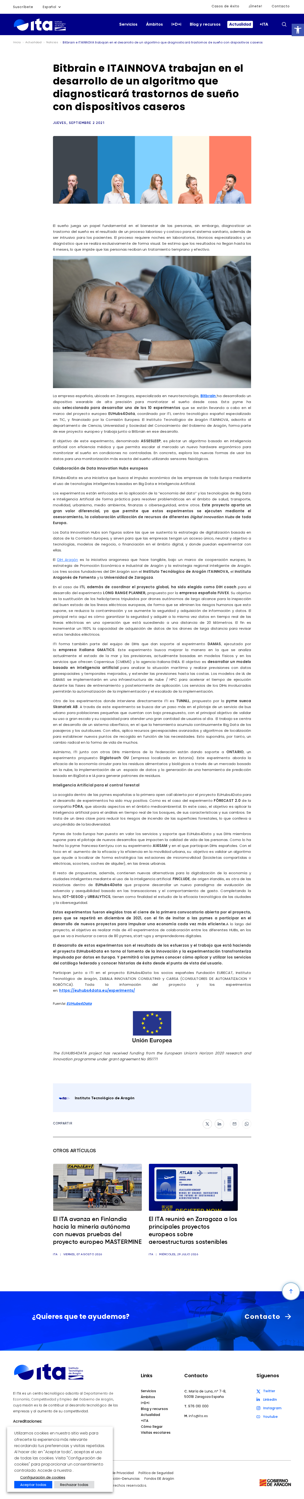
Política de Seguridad (155, 1473)
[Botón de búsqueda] (284, 24)
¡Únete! (255, 6)
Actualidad (240, 24)
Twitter (269, 1391)
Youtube (270, 1416)
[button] (298, 30)
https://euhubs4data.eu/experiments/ (97, 990)
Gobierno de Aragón (96, 1399)
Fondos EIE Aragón (159, 1478)
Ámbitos (154, 24)
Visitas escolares (156, 1432)
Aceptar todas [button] (33, 1484)
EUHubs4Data (79, 1003)
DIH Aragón (67, 559)
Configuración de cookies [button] (42, 1477)
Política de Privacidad (116, 1473)
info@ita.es (198, 1416)
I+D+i (176, 24)
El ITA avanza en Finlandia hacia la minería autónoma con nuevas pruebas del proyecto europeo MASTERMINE (97, 1231)
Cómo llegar (152, 1426)
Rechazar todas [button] (74, 1484)
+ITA (264, 24)
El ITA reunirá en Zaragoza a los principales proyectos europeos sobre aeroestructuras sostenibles (193, 1231)
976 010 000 (198, 1406)
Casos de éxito (225, 6)
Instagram (272, 1408)
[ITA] (39, 30)
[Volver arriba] (291, 1291)
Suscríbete (23, 7)
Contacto (281, 6)
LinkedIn (270, 1399)
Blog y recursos (205, 24)
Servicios (128, 24)
